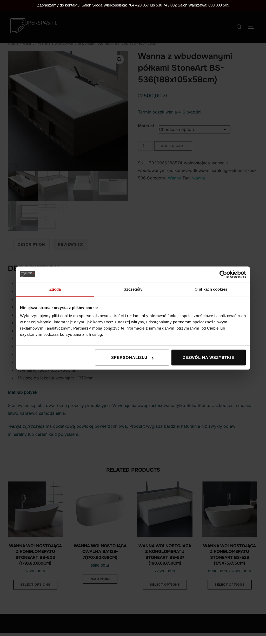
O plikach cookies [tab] (211, 289)
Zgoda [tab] (55, 289)
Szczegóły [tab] (133, 289)
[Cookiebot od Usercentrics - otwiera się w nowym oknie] (223, 274)
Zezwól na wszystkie (208, 357)
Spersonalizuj (129, 357)
